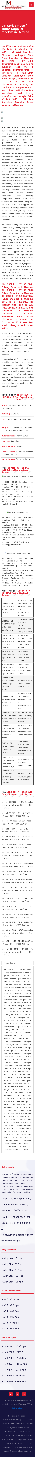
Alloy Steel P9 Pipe (12, 1264)
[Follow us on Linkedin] (24, 1394)
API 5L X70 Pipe (11, 1322)
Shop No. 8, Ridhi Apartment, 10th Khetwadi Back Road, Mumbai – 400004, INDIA (16, 1204)
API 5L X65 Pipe (11, 1317)
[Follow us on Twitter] (11, 1394)
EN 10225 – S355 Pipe (14, 1375)
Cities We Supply (11, 1240)
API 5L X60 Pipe (11, 1311)
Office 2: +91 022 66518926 (16, 1223)
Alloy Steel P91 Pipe (13, 1281)
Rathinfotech (17, 1408)
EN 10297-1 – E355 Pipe (14, 1352)
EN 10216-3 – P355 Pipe (15, 1358)
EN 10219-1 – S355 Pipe (14, 1369)
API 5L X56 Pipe (11, 1305)
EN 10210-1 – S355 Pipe (14, 1346)
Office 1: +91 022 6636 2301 (16, 1217)
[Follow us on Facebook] (17, 1394)
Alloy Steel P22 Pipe (13, 1275)
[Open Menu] (31, 4)
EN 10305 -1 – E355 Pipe (15, 1364)
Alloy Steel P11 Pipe (12, 1270)
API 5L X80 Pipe (11, 1328)
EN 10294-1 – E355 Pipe (14, 1381)
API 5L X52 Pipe (11, 1299)
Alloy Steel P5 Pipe (12, 1258)
